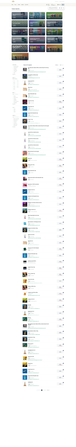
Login (60, 4)
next (47, 390)
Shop (15, 4)
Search (27, 4)
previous (39, 390)
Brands (19, 4)
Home (12, 4)
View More (13, 74)
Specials (22, 4)
